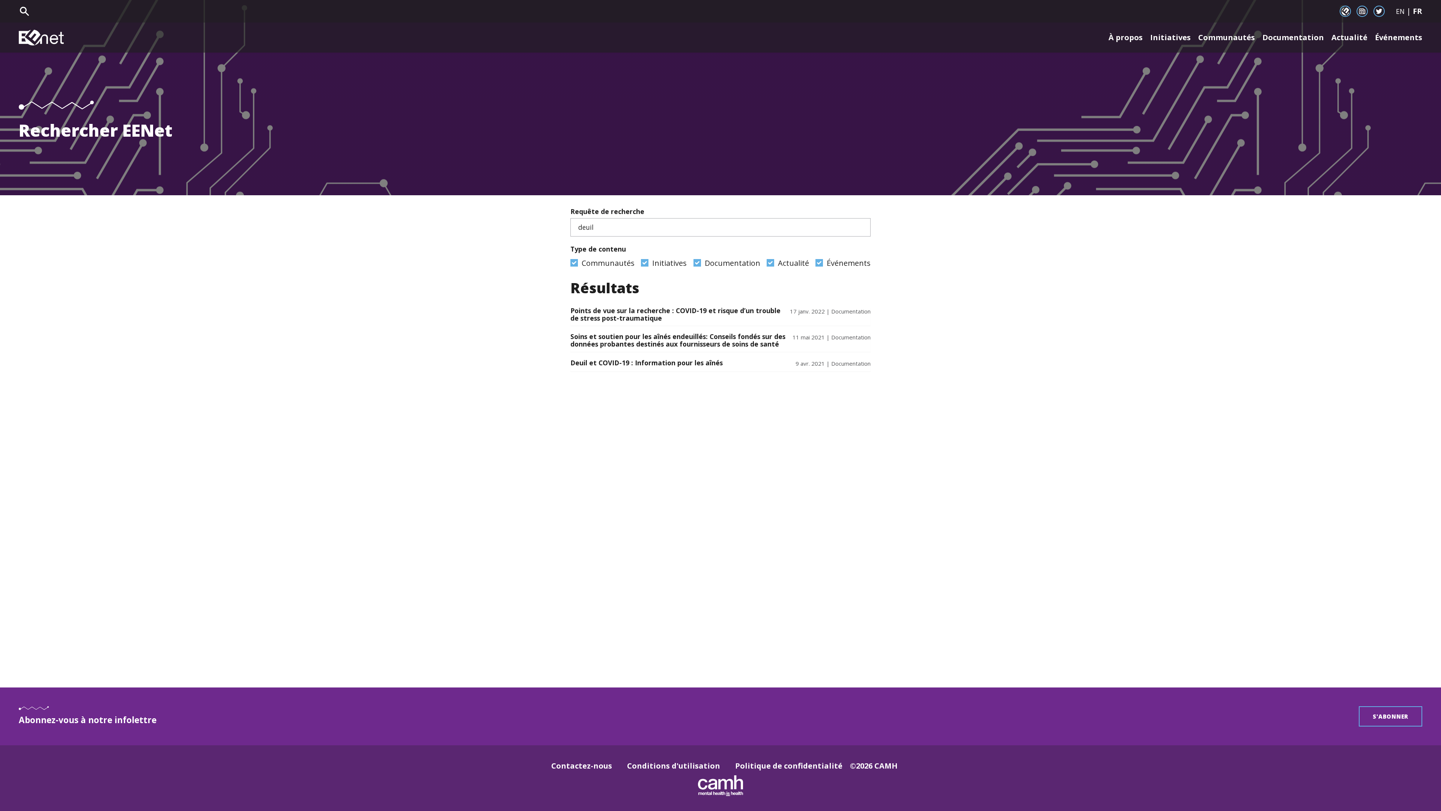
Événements (1398, 37)
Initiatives (1170, 37)
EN (1400, 11)
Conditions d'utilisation (673, 766)
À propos (1126, 37)
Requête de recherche (607, 211)
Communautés (1226, 37)
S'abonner (1390, 716)
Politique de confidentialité (788, 766)
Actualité (1349, 37)
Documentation (1293, 37)
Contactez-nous (581, 766)
